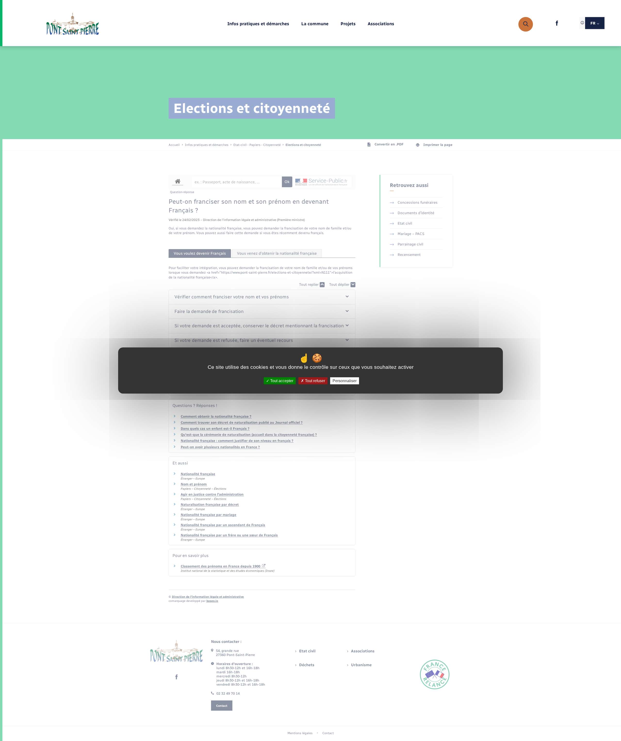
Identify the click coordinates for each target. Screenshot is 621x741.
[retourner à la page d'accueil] (72, 24)
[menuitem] (258, 24)
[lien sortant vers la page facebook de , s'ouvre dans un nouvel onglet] (557, 25)
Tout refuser (314, 381)
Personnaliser (345, 381)
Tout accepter (281, 381)
